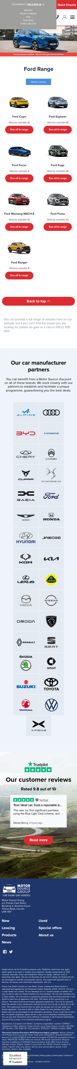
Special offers (50, 928)
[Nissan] (51, 600)
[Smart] (51, 663)
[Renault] (25, 642)
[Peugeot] (51, 621)
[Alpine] (25, 412)
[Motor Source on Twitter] (11, 952)
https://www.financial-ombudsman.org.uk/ (33, 1019)
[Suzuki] (25, 684)
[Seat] (51, 642)
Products (9, 935)
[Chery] (25, 454)
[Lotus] (51, 579)
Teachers (28, 20)
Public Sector (28, 24)
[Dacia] (25, 496)
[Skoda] (25, 663)
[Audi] (51, 412)
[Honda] (51, 517)
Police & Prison (28, 14)
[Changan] (51, 433)
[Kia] (51, 558)
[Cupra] (25, 475)
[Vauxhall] (25, 705)
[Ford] (51, 496)
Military (28, 10)
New (5, 920)
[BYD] (25, 433)
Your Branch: (26, 4)
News (6, 942)
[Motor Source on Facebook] (5, 952)
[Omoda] (25, 621)
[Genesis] (25, 517)
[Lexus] (25, 579)
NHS (28, 17)
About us (46, 935)
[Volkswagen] (51, 705)
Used (43, 920)
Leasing (8, 928)
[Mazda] (25, 600)
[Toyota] (51, 684)
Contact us (68, 1055)
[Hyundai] (25, 538)
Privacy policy (45, 1055)
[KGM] (25, 558)
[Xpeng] (38, 726)
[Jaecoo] (51, 538)
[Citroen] (51, 454)
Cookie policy (57, 1055)
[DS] (51, 475)
